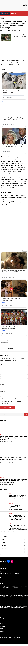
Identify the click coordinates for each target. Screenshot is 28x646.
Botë (1, 434)
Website (2, 391)
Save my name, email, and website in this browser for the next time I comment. (14, 401)
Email (2, 384)
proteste (20, 340)
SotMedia (14, 13)
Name (2, 377)
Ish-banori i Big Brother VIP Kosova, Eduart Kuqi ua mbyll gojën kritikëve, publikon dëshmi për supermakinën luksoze (13, 459)
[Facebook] (24, 5)
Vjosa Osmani (4, 342)
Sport (3, 552)
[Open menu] (1, 5)
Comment (4, 364)
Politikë (2, 477)
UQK (25, 340)
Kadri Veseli (13, 340)
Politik (1, 631)
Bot (1, 623)
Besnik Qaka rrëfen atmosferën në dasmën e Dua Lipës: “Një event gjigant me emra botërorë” (13, 438)
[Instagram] (12, 561)
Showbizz (11, 503)
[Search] (26, 414)
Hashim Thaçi (4, 340)
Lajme (2, 18)
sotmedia (8, 30)
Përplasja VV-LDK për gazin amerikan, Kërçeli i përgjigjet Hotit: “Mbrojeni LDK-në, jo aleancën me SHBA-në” (13, 480)
